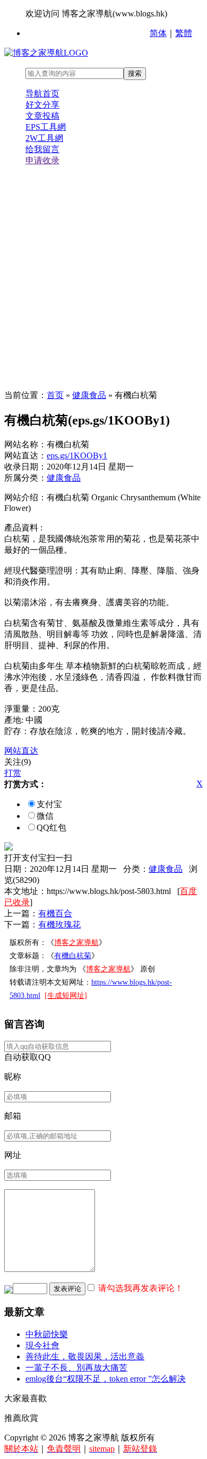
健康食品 (89, 395)
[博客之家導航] (46, 52)
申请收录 (42, 160)
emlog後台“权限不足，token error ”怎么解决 (105, 1378)
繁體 (183, 33)
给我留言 (42, 149)
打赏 (12, 772)
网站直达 (21, 750)
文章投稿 (42, 115)
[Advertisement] (103, 278)
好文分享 (42, 104)
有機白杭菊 (72, 956)
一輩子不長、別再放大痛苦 (76, 1367)
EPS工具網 (45, 126)
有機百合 (55, 913)
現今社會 (42, 1345)
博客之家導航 (76, 943)
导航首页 (42, 93)
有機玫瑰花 (59, 924)
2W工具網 (44, 138)
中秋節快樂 (46, 1334)
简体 (158, 33)
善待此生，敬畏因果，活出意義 (84, 1356)
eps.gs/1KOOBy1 (77, 455)
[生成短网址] (66, 996)
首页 (55, 395)
